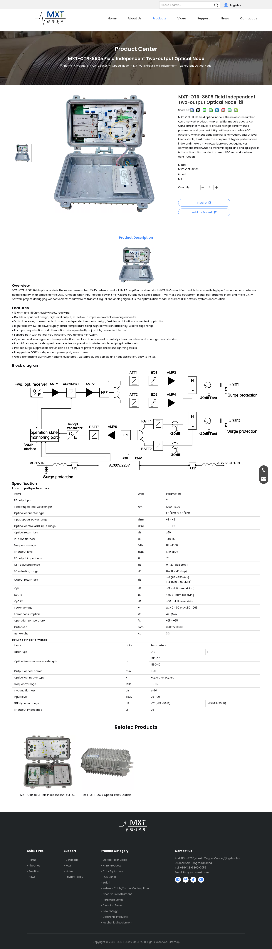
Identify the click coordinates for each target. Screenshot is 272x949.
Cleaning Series (112, 905)
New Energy (110, 911)
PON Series (109, 877)
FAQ (68, 865)
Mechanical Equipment (117, 922)
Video (69, 871)
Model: (182, 165)
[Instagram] (178, 880)
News (32, 877)
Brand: (182, 174)
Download (72, 860)
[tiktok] (193, 880)
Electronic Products (115, 917)
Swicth (107, 882)
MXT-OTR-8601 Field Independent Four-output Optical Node (47, 795)
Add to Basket (202, 212)
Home (32, 860)
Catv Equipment (113, 871)
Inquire (202, 203)
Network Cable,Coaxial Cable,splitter (126, 888)
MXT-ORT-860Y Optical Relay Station (107, 795)
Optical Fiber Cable (115, 860)
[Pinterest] (186, 880)
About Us (34, 865)
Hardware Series (113, 900)
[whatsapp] (201, 880)
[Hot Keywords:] (216, 5)
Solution (34, 871)
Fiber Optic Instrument (117, 894)
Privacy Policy (74, 877)
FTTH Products (112, 865)
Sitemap (174, 942)
